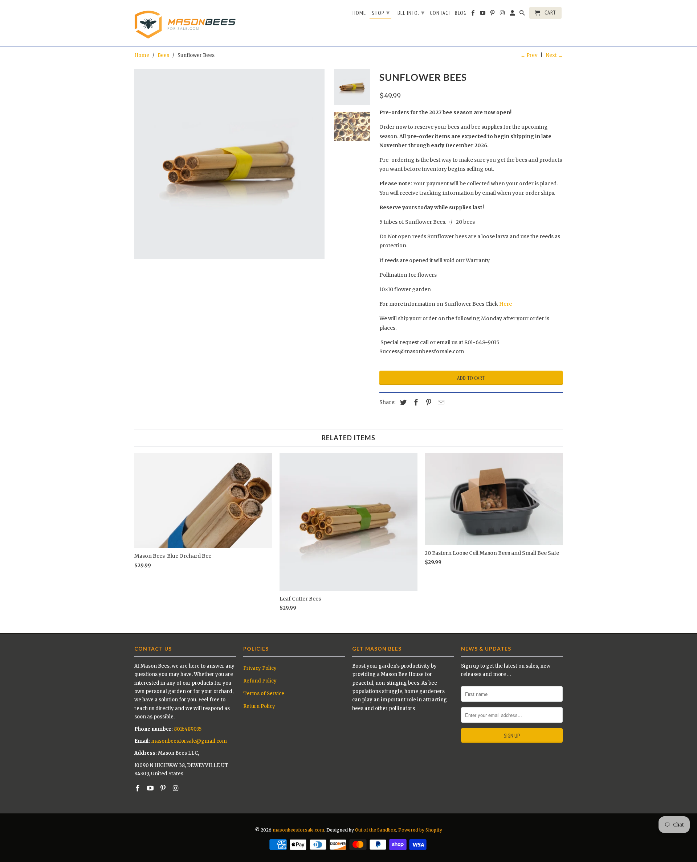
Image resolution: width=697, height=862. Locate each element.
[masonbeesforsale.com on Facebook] (138, 788)
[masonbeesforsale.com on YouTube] (151, 788)
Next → (554, 55)
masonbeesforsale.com (298, 830)
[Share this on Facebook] (415, 402)
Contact (441, 13)
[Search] (522, 14)
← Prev (529, 55)
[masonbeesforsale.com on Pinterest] (164, 788)
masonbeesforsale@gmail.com (189, 741)
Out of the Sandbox (375, 830)
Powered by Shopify (420, 830)
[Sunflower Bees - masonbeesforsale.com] (229, 164)
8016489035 (187, 729)
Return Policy (259, 706)
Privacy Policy (260, 668)
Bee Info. (411, 12)
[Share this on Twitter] (402, 402)
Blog (461, 13)
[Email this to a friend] (440, 402)
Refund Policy (260, 681)
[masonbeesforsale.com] (185, 23)
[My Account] (513, 14)
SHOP (381, 12)
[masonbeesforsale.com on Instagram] (176, 788)
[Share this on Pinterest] (427, 402)
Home (359, 13)
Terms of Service (263, 693)
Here (505, 304)
